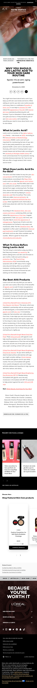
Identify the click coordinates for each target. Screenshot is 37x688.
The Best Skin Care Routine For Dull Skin (11, 572)
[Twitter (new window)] (13, 629)
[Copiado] (18, 91)
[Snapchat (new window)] (20, 629)
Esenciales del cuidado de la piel (16, 414)
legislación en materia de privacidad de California (17, 677)
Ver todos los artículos (10, 485)
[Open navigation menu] (34, 9)
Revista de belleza (9, 59)
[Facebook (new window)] (3, 629)
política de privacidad (21, 674)
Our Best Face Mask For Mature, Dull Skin (11, 567)
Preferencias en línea (8, 647)
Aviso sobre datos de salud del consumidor (13, 638)
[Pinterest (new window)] (17, 629)
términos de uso (7, 676)
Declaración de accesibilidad (10, 644)
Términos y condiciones (8, 649)
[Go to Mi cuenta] (3, 9)
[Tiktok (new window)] (24, 629)
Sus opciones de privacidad (12, 681)
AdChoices (18, 672)
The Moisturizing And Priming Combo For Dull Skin (14, 570)
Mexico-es (8, 656)
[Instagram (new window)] (6, 629)
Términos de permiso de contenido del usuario (13, 652)
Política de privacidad (8, 641)
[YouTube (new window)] (10, 629)
